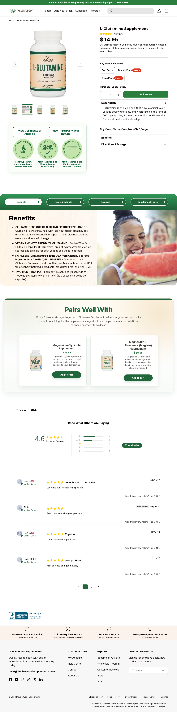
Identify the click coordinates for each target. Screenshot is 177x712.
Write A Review (132, 445)
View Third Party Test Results (65, 132)
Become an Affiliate (108, 657)
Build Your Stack (63, 10)
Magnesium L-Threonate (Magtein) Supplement (138, 345)
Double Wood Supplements (28, 697)
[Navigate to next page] (98, 586)
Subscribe (81, 10)
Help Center (75, 663)
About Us (73, 675)
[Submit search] (111, 11)
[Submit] (111, 11)
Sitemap (164, 697)
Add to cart (145, 94)
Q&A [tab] (34, 410)
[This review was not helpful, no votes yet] (157, 496)
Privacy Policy (130, 697)
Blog (100, 675)
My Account (75, 657)
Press (100, 681)
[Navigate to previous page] (78, 586)
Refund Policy (113, 697)
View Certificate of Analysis (29, 132)
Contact (72, 669)
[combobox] (130, 10)
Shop (48, 10)
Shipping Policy (96, 697)
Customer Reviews (108, 669)
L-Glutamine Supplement (28, 21)
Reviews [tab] (22, 410)
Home (11, 21)
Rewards (95, 10)
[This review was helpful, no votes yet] (152, 496)
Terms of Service (149, 697)
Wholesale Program (108, 663)
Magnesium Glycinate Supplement (67, 346)
